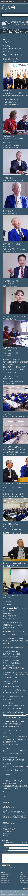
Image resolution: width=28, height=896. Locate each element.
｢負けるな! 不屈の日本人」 (15, 367)
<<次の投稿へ (4, 27)
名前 (3, 845)
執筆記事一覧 (4, 878)
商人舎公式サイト (4, 1)
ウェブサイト (4, 850)
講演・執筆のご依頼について (7, 882)
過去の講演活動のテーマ (6, 880)
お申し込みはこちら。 (10, 611)
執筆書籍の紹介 (4, 876)
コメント (3, 852)
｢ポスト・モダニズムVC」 (14, 715)
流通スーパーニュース (20, 1)
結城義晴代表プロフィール (6, 874)
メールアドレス (5, 847)
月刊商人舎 (11, 1)
